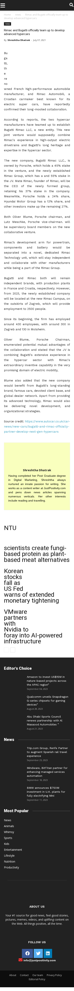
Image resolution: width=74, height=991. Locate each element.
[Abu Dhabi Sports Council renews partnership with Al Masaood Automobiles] (14, 719)
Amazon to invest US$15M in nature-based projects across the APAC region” (46, 680)
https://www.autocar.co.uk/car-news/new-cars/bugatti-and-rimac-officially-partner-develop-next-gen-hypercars (37, 426)
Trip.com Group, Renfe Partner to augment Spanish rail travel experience (47, 751)
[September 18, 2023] (14, 772)
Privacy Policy (54, 975)
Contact (24, 975)
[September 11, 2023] (14, 792)
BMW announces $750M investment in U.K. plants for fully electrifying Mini (46, 791)
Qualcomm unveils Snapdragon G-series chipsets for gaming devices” (47, 700)
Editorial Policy (37, 979)
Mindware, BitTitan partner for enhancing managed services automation (47, 771)
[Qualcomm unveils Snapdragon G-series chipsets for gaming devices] (14, 701)
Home (7, 14)
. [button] (73, 5)
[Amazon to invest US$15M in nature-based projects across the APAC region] (14, 681)
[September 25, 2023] (14, 752)
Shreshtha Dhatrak (18, 40)
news (18, 14)
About (12, 975)
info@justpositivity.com (39, 960)
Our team (37, 975)
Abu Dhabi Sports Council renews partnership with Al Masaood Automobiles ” (44, 720)
